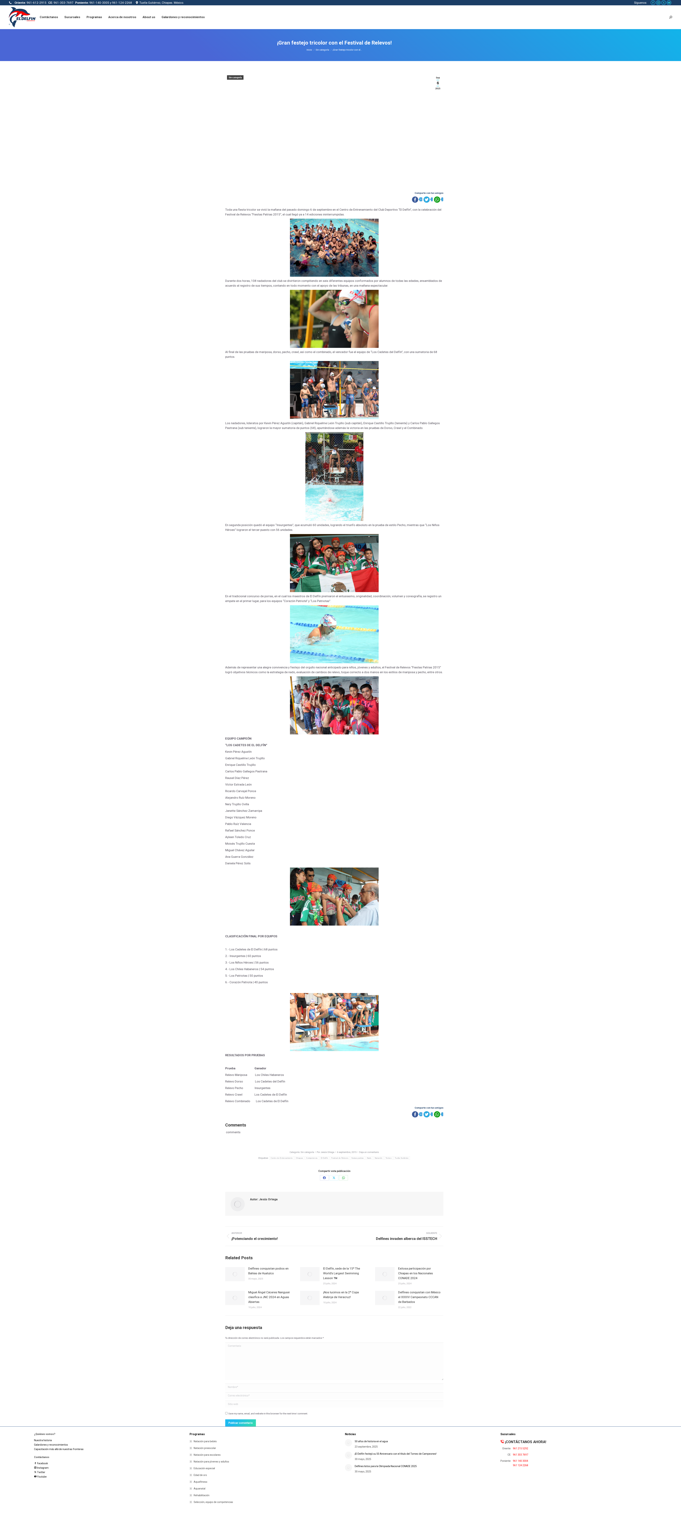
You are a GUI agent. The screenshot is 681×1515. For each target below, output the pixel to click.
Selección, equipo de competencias (213, 1502)
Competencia (311, 1158)
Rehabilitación (201, 1495)
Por (325, 1152)
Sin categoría (235, 77)
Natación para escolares (207, 1454)
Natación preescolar (205, 1448)
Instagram (42, 1467)
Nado (369, 1158)
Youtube (41, 1476)
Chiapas (299, 1158)
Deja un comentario (369, 1152)
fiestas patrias (357, 1158)
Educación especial (204, 1468)
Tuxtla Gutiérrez (402, 1158)
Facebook (42, 1463)
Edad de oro (200, 1475)
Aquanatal (199, 1488)
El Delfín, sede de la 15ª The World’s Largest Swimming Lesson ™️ (341, 1273)
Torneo (389, 1158)
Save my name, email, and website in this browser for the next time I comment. (268, 1413)
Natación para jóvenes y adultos (211, 1461)
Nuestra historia (43, 1440)
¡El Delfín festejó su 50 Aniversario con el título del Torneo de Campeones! (395, 1453)
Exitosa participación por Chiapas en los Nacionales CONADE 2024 (415, 1273)
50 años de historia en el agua (371, 1441)
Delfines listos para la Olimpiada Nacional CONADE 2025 (386, 1466)
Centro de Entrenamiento (282, 1158)
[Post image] (235, 1274)
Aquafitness (200, 1481)
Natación (378, 1158)
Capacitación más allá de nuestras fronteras (59, 1449)
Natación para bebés (205, 1441)
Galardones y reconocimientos (51, 1444)
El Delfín (324, 1158)
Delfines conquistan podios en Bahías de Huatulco (268, 1271)
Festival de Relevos (339, 1158)
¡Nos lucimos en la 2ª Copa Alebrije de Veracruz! (341, 1294)
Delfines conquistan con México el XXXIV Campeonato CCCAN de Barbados (419, 1297)
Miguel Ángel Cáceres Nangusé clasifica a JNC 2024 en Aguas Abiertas (269, 1297)
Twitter (40, 1472)
